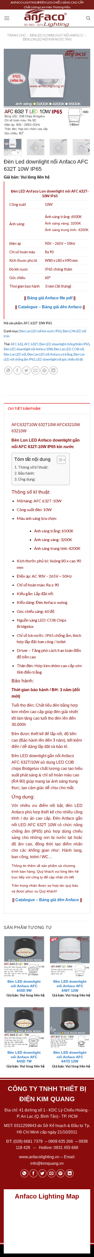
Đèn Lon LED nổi (15, 354)
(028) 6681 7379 (28, 1141)
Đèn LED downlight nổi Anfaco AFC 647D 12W (69, 1057)
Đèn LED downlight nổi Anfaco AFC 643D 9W (24, 986)
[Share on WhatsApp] (8, 370)
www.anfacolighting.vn (39, 1157)
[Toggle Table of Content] (58, 460)
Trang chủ (16, 35)
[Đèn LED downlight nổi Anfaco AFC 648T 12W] (69, 956)
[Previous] (11, 92)
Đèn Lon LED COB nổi (69, 349)
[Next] (82, 92)
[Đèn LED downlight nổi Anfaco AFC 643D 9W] (24, 956)
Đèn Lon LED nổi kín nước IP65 (47, 39)
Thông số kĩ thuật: (33, 467)
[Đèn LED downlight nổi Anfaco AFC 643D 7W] (24, 1027)
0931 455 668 (66, 1147)
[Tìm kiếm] (88, 18)
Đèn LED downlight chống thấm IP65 (64, 344)
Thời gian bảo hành (24, 286)
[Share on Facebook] (17, 370)
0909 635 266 (60, 1141)
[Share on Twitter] (26, 370)
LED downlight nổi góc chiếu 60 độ (59, 359)
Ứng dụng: (27, 479)
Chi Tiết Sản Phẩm (24, 409)
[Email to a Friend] (35, 370)
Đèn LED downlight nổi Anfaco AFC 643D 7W (24, 1057)
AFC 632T (31, 344)
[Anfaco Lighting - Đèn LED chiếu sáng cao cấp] (47, 18)
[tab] (47, 408)
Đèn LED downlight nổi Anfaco (56, 35)
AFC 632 (17, 344)
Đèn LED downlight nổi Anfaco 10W (28, 349)
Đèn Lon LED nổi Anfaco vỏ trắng (49, 354)
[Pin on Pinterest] (44, 370)
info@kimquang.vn (47, 1163)
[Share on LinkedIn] (53, 370)
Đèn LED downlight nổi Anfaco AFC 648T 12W (69, 986)
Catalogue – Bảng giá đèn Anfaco (50, 307)
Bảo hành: (26, 473)
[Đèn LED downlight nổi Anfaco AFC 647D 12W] (69, 1027)
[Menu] (7, 18)
